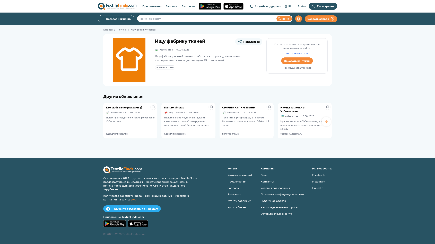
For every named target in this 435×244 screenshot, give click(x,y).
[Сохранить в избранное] (153, 107)
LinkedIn (317, 188)
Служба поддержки (268, 6)
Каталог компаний (119, 19)
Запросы (172, 6)
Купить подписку (239, 200)
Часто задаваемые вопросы (279, 207)
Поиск (286, 18)
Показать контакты (297, 61)
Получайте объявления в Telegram (134, 208)
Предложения (151, 6)
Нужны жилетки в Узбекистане (292, 109)
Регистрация (325, 6)
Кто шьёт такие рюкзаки (122, 107)
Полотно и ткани (165, 67)
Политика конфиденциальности (282, 194)
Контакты (267, 181)
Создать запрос (318, 19)
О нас (264, 175)
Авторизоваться (297, 53)
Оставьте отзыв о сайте (276, 213)
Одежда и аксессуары (117, 134)
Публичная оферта (273, 200)
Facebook (318, 175)
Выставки (188, 6)
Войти (302, 6)
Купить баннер (237, 207)
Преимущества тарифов (297, 67)
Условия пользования (275, 188)
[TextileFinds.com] (117, 6)
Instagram (318, 181)
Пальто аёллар (174, 107)
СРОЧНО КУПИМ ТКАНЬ (238, 107)
